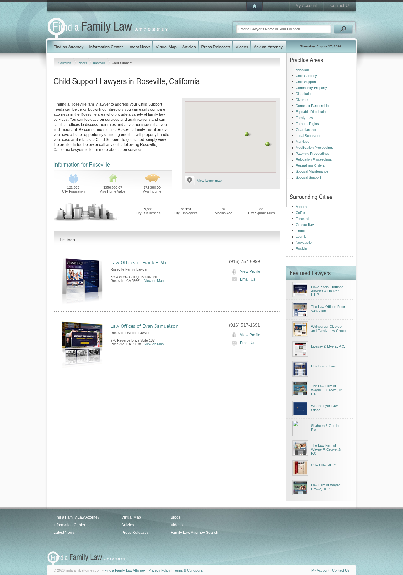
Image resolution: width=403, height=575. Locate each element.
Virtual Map (131, 517)
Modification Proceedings (315, 147)
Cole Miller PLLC (323, 465)
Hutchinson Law (323, 366)
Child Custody (306, 76)
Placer (83, 62)
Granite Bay (305, 224)
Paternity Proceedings (312, 153)
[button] (268, 144)
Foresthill (302, 219)
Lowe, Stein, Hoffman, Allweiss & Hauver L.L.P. (327, 291)
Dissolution (304, 94)
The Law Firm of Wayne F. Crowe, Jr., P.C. (327, 390)
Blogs (175, 517)
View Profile (250, 271)
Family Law (304, 118)
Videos (177, 525)
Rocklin (301, 248)
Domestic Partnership (312, 106)
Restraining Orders (310, 165)
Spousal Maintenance (312, 171)
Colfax (300, 213)
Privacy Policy (159, 570)
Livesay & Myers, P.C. (328, 346)
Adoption (302, 70)
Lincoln (301, 230)
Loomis (301, 236)
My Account (306, 5)
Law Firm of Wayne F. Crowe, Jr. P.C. (327, 487)
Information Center (69, 525)
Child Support (306, 82)
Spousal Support (308, 177)
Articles (128, 525)
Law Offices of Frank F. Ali (138, 262)
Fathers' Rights (307, 124)
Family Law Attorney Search (194, 532)
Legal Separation (308, 135)
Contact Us (340, 5)
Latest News (64, 532)
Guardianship (306, 129)
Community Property (311, 88)
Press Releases (135, 532)
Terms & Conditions (188, 570)
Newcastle (304, 242)
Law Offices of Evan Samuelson (145, 326)
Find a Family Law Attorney (76, 517)
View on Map (154, 280)
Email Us (247, 279)
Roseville (100, 62)
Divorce (302, 100)
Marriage (302, 141)
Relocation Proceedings (314, 159)
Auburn (301, 207)
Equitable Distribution (311, 112)
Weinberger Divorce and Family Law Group (328, 328)
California (65, 62)
